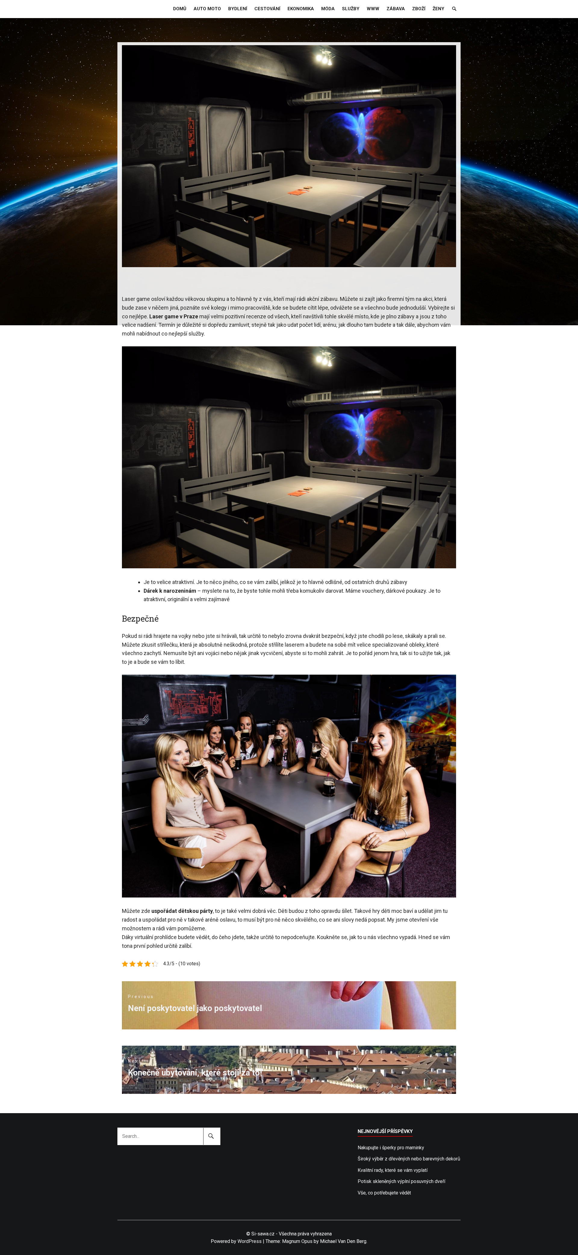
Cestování (267, 8)
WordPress (250, 1241)
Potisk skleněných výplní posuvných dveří (401, 1181)
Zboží (418, 8)
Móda (328, 8)
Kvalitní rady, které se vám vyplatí (392, 1170)
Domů (179, 8)
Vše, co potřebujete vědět (384, 1193)
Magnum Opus (297, 1241)
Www (373, 8)
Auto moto (207, 8)
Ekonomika (300, 8)
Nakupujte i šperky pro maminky (391, 1147)
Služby (350, 8)
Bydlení (237, 8)
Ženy (438, 8)
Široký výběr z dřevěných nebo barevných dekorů (409, 1159)
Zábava (396, 8)
